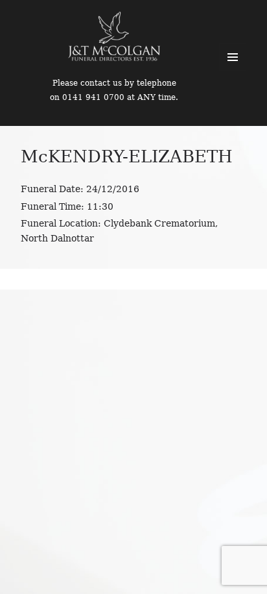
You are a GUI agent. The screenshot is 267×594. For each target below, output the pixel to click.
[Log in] (247, 19)
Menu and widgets (232, 57)
